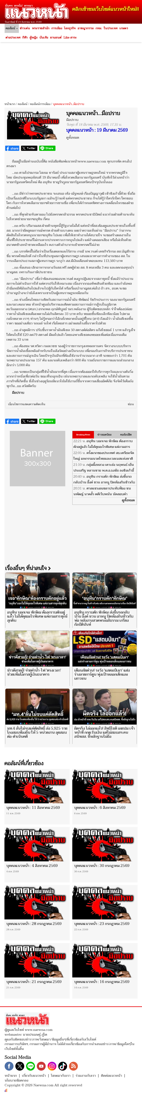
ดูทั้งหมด (72, 137)
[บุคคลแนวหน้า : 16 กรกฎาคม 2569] (105, 960)
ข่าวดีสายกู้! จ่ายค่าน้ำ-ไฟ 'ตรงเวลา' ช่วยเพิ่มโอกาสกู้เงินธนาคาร (34, 672)
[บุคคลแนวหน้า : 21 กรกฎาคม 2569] (37, 960)
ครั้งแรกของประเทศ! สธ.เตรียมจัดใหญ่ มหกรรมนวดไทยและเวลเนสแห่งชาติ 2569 (103, 458)
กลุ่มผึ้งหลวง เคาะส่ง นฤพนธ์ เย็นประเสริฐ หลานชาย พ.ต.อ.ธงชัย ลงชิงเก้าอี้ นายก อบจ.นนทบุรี (103, 470)
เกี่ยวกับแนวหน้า (34, 1076)
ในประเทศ (110, 28)
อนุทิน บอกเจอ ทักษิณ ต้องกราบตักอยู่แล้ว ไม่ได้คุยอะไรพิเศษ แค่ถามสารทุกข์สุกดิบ (103, 446)
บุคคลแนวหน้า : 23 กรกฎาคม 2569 (101, 924)
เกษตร (123, 28)
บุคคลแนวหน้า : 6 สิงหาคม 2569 (100, 808)
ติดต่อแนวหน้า (111, 1076)
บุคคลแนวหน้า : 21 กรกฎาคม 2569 (34, 982)
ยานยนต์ (56, 37)
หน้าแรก (9, 104)
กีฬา (25, 37)
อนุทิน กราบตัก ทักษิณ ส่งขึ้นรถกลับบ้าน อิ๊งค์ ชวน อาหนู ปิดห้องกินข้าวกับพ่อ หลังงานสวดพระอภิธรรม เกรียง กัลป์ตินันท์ (104, 485)
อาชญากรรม (86, 28)
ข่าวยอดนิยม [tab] (104, 435)
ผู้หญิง (33, 37)
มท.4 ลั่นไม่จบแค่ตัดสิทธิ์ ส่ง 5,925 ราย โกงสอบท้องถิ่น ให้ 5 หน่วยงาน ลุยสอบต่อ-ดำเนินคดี (37, 732)
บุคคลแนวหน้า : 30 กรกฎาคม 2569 (101, 866)
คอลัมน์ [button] (11, 28)
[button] (71, 404)
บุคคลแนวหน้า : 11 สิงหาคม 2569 (33, 808)
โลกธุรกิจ (70, 28)
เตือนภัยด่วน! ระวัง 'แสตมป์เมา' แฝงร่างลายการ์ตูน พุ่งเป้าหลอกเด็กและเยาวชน (102, 674)
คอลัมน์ (22, 104)
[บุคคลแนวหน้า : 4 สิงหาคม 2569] (37, 844)
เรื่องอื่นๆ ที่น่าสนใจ (26, 568)
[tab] (71, 404)
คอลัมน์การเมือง (40, 104)
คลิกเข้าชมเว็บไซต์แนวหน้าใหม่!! (105, 9)
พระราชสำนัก (40, 28)
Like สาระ (70, 37)
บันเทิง (43, 37)
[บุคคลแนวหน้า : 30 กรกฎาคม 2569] (105, 844)
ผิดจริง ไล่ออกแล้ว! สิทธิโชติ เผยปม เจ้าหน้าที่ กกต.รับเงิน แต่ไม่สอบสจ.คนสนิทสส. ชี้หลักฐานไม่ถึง (104, 732)
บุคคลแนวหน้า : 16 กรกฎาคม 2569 (101, 982)
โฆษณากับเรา (60, 1076)
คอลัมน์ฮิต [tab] (126, 435)
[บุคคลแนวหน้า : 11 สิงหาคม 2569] (37, 786)
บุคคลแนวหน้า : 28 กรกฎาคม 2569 (34, 924)
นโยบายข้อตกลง (16, 1080)
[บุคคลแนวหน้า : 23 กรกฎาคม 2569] (105, 902)
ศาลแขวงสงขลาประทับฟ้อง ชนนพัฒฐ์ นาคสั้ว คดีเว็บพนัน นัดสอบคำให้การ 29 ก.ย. (102, 494)
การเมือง (56, 28)
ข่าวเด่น (25, 28)
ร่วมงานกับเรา (86, 1076)
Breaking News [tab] (83, 434)
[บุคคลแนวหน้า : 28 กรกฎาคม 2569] (37, 902)
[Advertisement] (71, 71)
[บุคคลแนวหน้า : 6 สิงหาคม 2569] (105, 786)
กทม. (99, 28)
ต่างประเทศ (13, 37)
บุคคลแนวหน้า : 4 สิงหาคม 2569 (32, 866)
